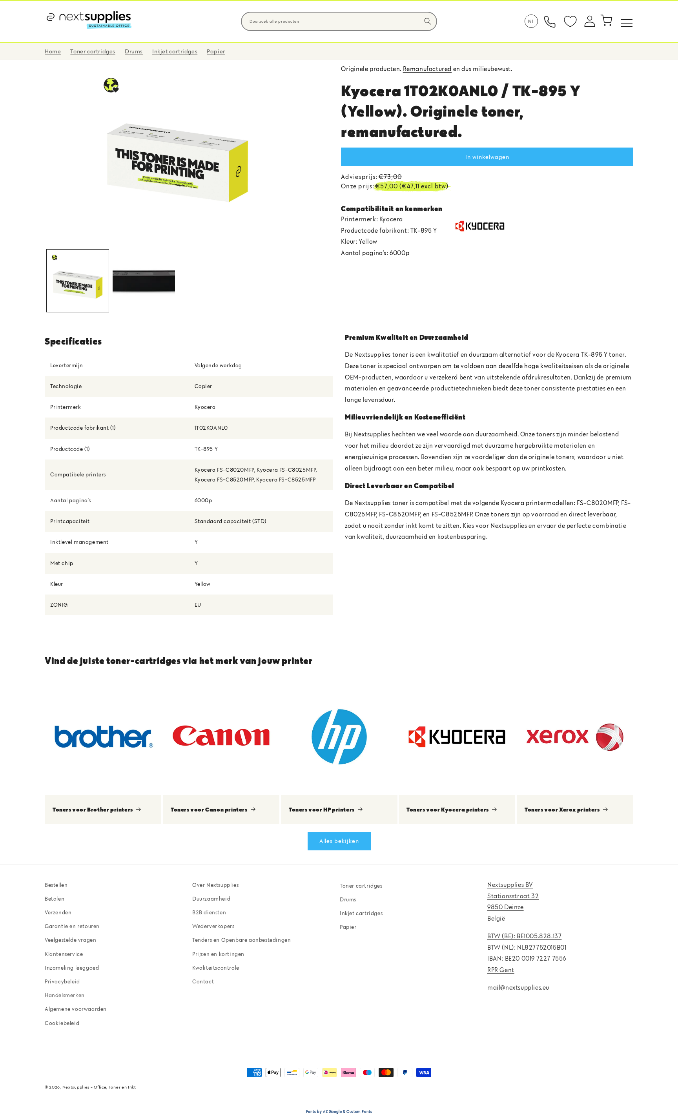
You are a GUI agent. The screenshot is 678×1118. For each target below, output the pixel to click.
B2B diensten (209, 912)
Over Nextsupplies (215, 884)
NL (531, 21)
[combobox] (339, 21)
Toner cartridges (361, 885)
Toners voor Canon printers (209, 809)
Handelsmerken (65, 995)
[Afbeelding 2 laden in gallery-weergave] (144, 281)
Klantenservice (64, 954)
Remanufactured (427, 69)
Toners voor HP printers (322, 809)
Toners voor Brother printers (93, 809)
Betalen (54, 898)
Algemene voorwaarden (76, 1008)
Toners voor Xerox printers (562, 809)
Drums (348, 899)
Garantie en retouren (72, 926)
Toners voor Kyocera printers (447, 809)
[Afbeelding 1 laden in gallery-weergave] (78, 281)
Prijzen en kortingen (218, 954)
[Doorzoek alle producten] (427, 21)
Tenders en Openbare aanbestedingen (241, 939)
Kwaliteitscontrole (215, 967)
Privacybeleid (62, 981)
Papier (348, 926)
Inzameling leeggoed (72, 967)
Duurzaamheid (211, 898)
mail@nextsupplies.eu (518, 987)
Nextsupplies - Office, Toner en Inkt (99, 1087)
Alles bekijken (339, 840)
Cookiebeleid (62, 1023)
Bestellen (56, 884)
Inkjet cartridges (361, 913)
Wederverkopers (213, 926)
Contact (203, 981)
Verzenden (58, 912)
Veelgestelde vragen (70, 939)
